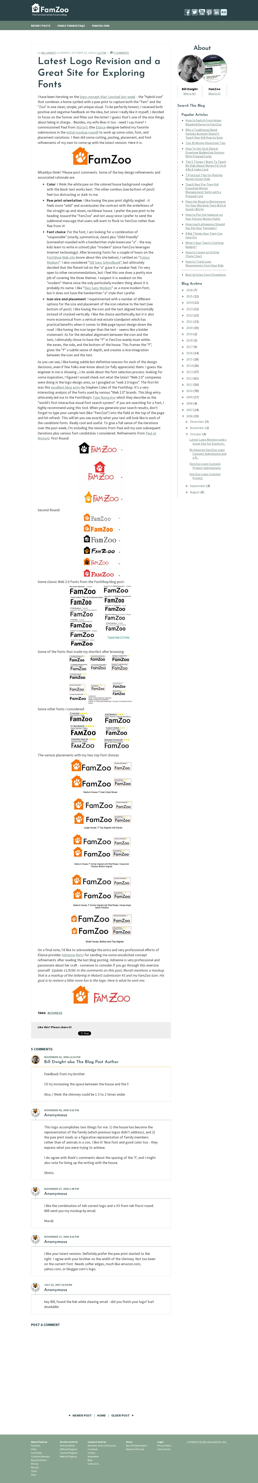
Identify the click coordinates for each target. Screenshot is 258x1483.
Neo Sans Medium (98, 288)
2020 (189, 328)
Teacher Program (69, 1452)
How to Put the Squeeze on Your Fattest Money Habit (204, 216)
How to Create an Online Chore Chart (202, 254)
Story (33, 1474)
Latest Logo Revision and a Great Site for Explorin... (207, 441)
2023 (189, 309)
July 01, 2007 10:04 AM (58, 1285)
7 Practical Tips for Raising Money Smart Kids (204, 177)
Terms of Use (163, 1449)
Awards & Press (38, 1460)
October (196, 434)
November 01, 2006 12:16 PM (62, 1057)
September (198, 486)
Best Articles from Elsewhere (205, 275)
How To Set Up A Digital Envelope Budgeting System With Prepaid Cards (204, 152)
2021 (189, 321)
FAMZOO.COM (100, 25)
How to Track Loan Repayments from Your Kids (204, 263)
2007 (189, 410)
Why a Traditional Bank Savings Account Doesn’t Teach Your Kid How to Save (204, 133)
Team (34, 1470)
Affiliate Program (68, 1449)
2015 (189, 359)
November (197, 428)
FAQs (33, 1449)
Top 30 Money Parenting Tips (205, 143)
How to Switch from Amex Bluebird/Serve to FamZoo (203, 122)
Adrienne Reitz (73, 955)
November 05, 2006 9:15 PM (61, 1110)
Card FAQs (36, 1452)
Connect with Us (97, 1441)
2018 (189, 340)
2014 (189, 366)
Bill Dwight (55, 1062)
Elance (101, 127)
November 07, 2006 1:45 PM (61, 1189)
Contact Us (93, 1463)
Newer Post (82, 1415)
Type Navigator (104, 397)
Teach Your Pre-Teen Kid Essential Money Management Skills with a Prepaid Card (203, 190)
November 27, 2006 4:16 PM (61, 1236)
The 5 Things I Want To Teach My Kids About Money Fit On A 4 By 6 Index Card (205, 165)
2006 (189, 416)
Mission (35, 1467)
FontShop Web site (61, 257)
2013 (189, 372)
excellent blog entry (66, 387)
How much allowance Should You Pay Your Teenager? (205, 226)
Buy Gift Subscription (136, 1445)
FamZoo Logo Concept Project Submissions (205, 466)
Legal (160, 1441)
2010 (189, 391)
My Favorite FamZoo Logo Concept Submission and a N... (207, 454)
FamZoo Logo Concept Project (205, 476)
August (195, 492)
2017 (189, 347)
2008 (189, 403)
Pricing (34, 1463)
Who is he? (189, 93)
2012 (189, 378)
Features (35, 1445)
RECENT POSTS (40, 25)
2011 (189, 385)
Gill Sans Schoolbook (105, 262)
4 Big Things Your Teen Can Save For (203, 235)
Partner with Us (69, 1441)
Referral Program (68, 1456)
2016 (189, 353)
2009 (189, 397)
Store (129, 1441)
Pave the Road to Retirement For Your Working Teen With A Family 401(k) (205, 205)
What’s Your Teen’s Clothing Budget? (204, 245)
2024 (189, 302)
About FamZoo (39, 1441)
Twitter (91, 1452)
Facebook (93, 1449)
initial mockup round (81, 132)
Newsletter (93, 1456)
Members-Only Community (102, 1445)
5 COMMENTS (121, 53)
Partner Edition (67, 1445)
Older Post (120, 1415)
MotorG (82, 127)
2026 (189, 290)
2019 (189, 334)
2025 (189, 296)
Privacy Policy (164, 1445)
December (197, 421)
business (55, 1013)
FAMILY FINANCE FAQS (71, 25)
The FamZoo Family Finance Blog (49, 14)
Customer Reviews (40, 1456)
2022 (189, 315)
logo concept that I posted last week (107, 96)
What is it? (214, 93)
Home (101, 1415)
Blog (90, 1460)
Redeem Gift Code (135, 1449)
